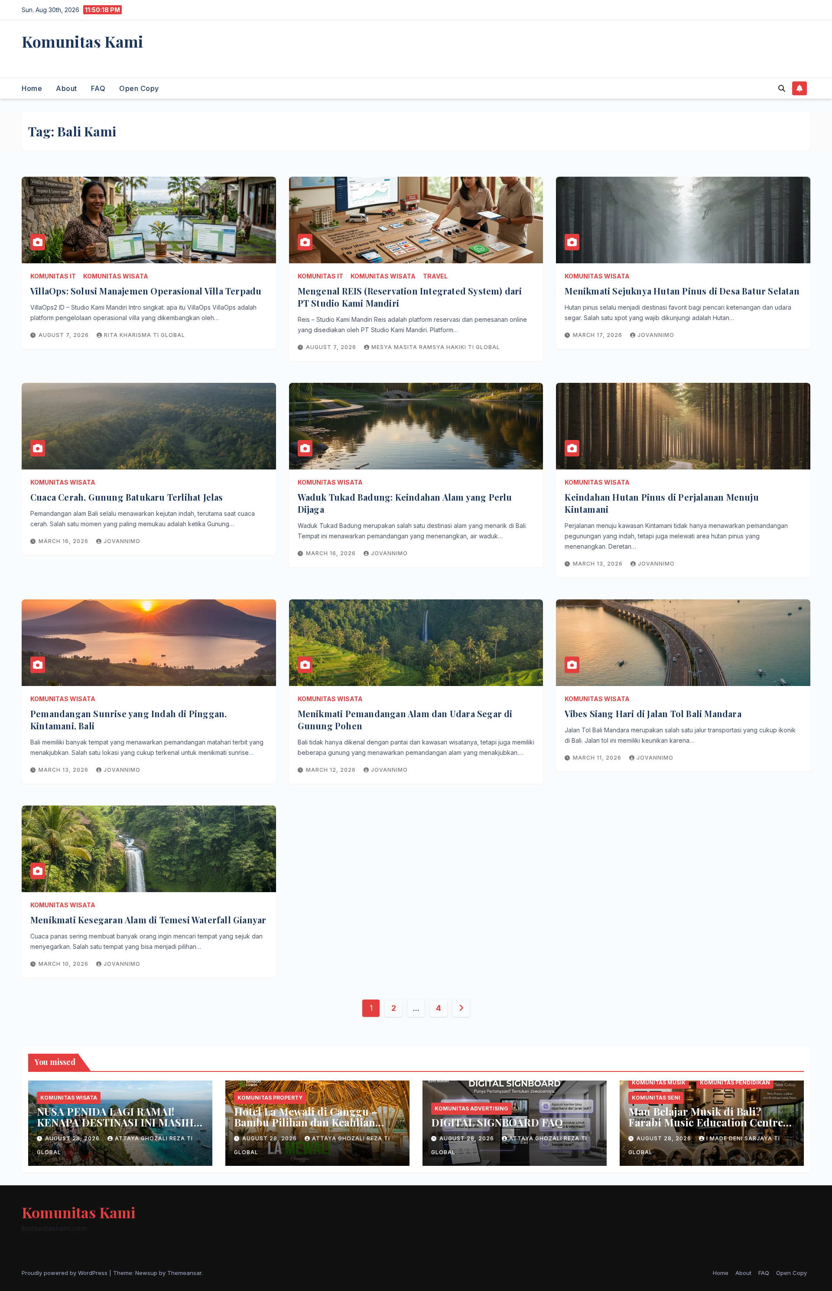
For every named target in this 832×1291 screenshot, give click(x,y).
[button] (781, 88)
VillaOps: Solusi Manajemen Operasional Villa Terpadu (145, 291)
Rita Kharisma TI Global (144, 335)
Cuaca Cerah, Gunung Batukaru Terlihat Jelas (126, 497)
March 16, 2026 (64, 541)
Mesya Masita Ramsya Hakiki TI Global (435, 347)
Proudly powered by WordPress (65, 1272)
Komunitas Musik (659, 1082)
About (66, 88)
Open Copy (139, 88)
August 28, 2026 (73, 1138)
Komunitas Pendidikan (735, 1082)
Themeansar (184, 1272)
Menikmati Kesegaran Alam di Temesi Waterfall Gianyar (148, 919)
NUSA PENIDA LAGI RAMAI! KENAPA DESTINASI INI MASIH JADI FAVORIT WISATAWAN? (115, 1122)
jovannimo (655, 335)
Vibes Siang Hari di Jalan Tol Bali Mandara (653, 713)
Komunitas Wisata (115, 276)
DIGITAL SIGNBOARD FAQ (497, 1122)
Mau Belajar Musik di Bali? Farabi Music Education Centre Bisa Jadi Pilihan (705, 1122)
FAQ (98, 88)
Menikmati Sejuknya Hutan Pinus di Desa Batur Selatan (682, 291)
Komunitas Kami (82, 41)
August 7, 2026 (65, 335)
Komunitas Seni (656, 1097)
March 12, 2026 (332, 770)
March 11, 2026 (598, 757)
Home (32, 88)
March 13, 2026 (598, 563)
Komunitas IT (53, 276)
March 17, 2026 (598, 335)
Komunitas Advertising (471, 1108)
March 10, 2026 (64, 964)
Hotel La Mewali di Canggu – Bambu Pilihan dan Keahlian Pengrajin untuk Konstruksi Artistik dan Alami (305, 1127)
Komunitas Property (269, 1097)
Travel (435, 276)
